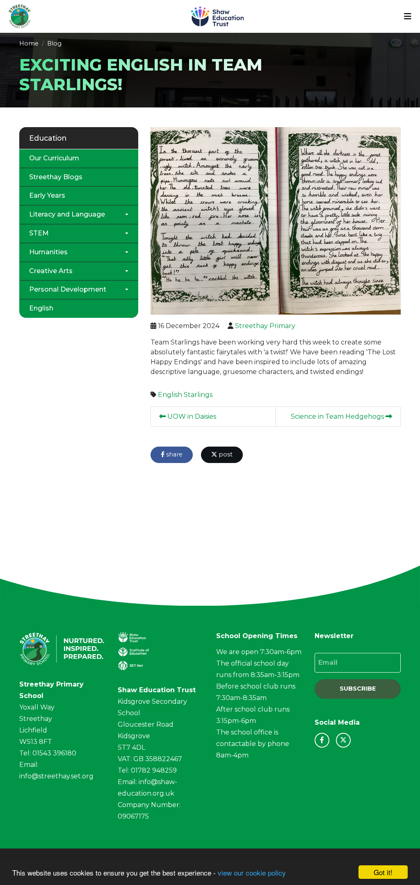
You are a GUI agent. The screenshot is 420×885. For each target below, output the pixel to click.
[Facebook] (322, 740)
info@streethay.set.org (56, 776)
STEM (39, 233)
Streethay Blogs (55, 177)
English (170, 395)
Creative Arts (51, 271)
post (225, 454)
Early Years (47, 195)
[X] (343, 740)
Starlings (198, 395)
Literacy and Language (67, 214)
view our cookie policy (252, 872)
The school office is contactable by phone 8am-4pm (252, 743)
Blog (54, 43)
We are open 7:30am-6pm (258, 652)
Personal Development (67, 289)
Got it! (383, 872)
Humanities (48, 252)
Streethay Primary (265, 326)
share (173, 454)
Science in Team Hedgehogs (338, 416)
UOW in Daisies (191, 416)
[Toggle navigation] (407, 16)
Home (29, 43)
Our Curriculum (54, 158)
